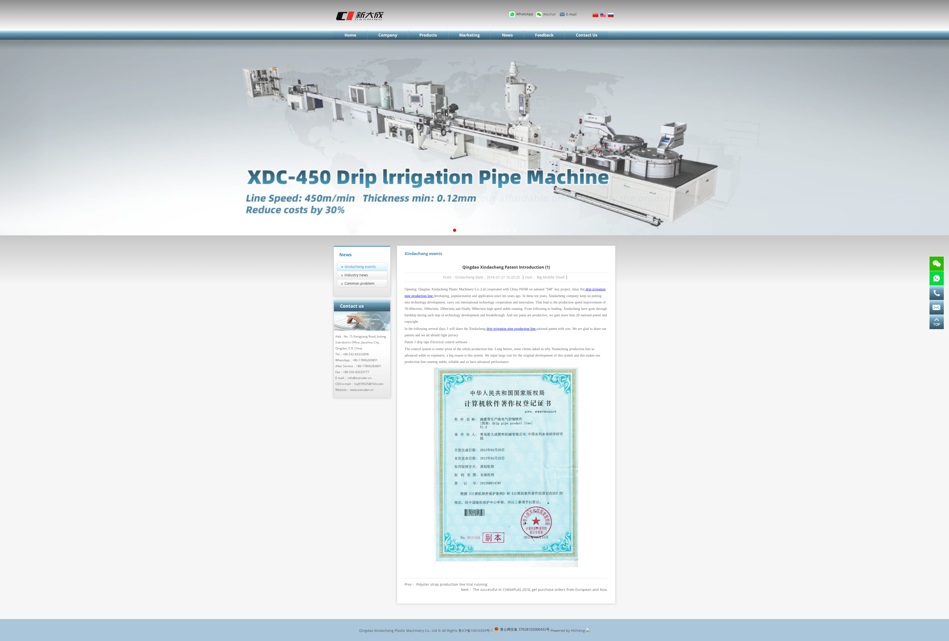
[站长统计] (588, 630)
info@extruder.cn (359, 378)
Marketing (469, 35)
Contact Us (586, 35)
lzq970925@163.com (368, 384)
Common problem (359, 283)
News (507, 35)
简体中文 (595, 15)
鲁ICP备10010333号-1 (475, 630)
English (603, 15)
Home (350, 35)
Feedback (544, 35)
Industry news (356, 275)
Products (428, 35)
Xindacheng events (360, 266)
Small (560, 277)
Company (387, 35)
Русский (611, 15)
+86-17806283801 (365, 360)
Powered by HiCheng (568, 630)
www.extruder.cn (361, 390)
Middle (549, 277)
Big (539, 277)
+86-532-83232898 (356, 354)
